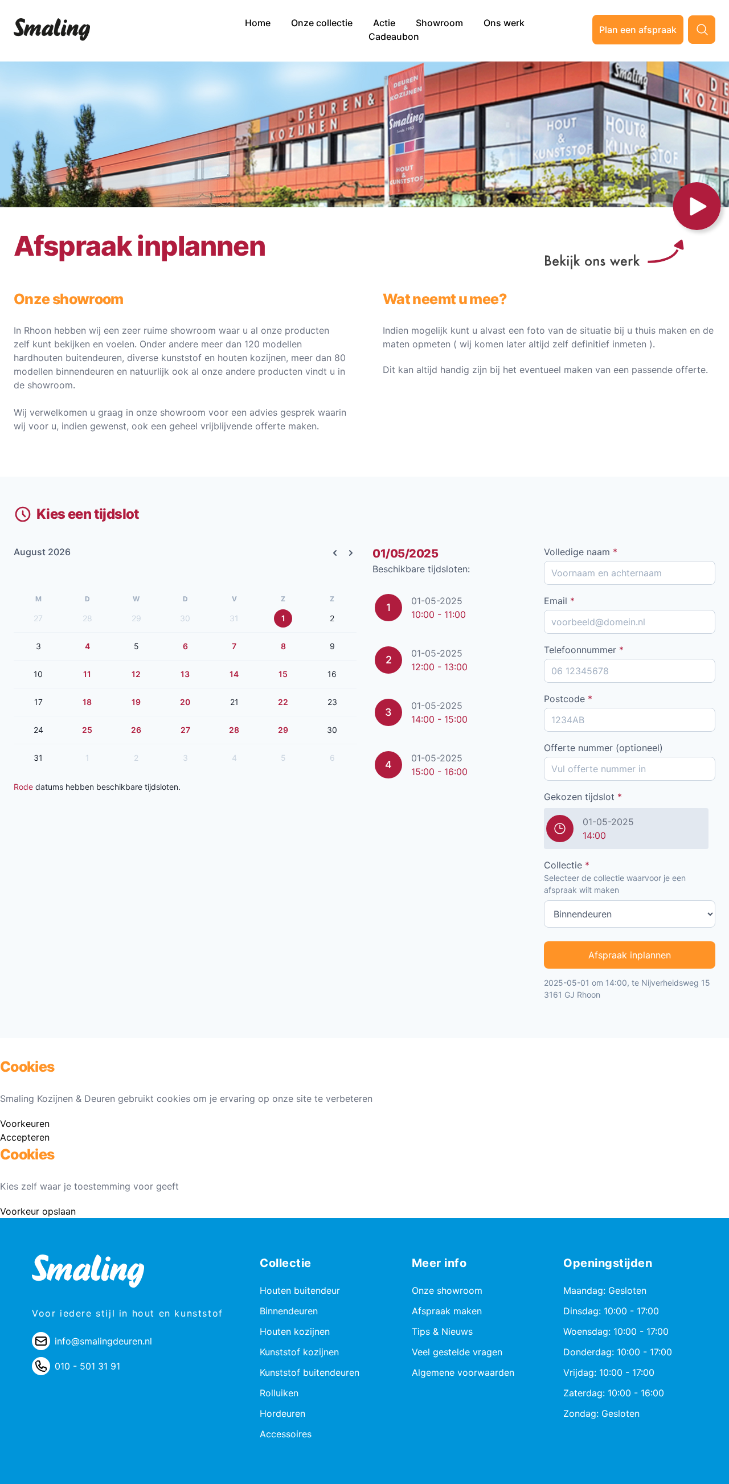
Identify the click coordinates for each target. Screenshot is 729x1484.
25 (87, 730)
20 (185, 702)
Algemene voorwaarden (463, 1372)
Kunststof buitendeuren (309, 1372)
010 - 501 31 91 (87, 1366)
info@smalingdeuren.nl (103, 1341)
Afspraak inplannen (629, 955)
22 (283, 702)
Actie (385, 22)
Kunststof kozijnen (299, 1352)
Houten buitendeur (300, 1290)
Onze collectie (323, 22)
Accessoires (286, 1434)
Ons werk (504, 22)
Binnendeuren (289, 1311)
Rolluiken (279, 1393)
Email (559, 600)
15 (283, 674)
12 (136, 674)
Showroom (440, 22)
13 (185, 674)
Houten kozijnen (295, 1331)
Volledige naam (580, 551)
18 (87, 702)
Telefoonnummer (584, 649)
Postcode (568, 698)
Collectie (566, 865)
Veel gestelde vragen (457, 1352)
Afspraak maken (447, 1311)
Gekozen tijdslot (583, 796)
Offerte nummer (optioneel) (603, 747)
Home (259, 22)
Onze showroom (447, 1290)
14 (234, 674)
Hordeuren (282, 1413)
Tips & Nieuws (442, 1331)
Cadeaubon (393, 36)
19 (136, 702)
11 (87, 674)
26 (136, 730)
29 (283, 730)
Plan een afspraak (638, 29)
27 (185, 730)
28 (234, 730)
